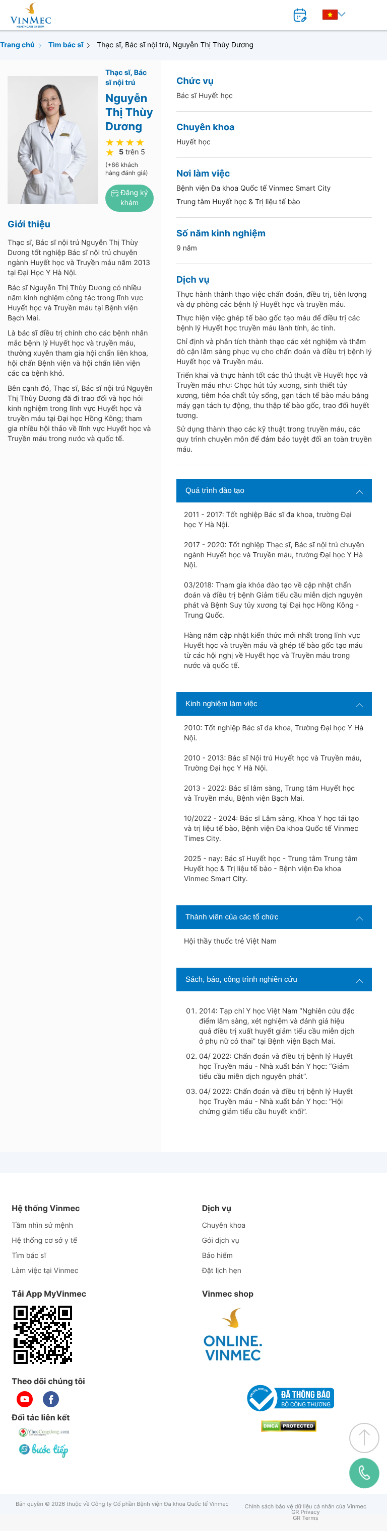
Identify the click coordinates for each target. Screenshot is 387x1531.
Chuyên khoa (224, 1225)
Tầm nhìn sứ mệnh (42, 1225)
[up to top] (364, 1438)
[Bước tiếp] (44, 1450)
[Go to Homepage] (30, 15)
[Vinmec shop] (233, 1335)
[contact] (364, 1473)
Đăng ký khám (133, 198)
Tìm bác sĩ (66, 45)
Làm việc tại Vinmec (45, 1270)
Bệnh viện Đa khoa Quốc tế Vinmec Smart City (253, 188)
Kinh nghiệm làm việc (221, 704)
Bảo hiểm (217, 1255)
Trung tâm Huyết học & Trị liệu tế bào (238, 202)
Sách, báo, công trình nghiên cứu (241, 979)
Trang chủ (17, 45)
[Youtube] (25, 1399)
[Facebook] (51, 1399)
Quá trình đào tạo (214, 490)
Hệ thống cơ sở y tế (44, 1240)
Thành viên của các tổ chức (231, 917)
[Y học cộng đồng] (44, 1432)
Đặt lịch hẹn (221, 1270)
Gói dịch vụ (220, 1240)
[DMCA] (288, 1426)
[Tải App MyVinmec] (43, 1335)
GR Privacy (305, 1512)
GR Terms (305, 1518)
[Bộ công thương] (288, 1398)
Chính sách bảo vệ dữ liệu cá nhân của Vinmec (306, 1506)
